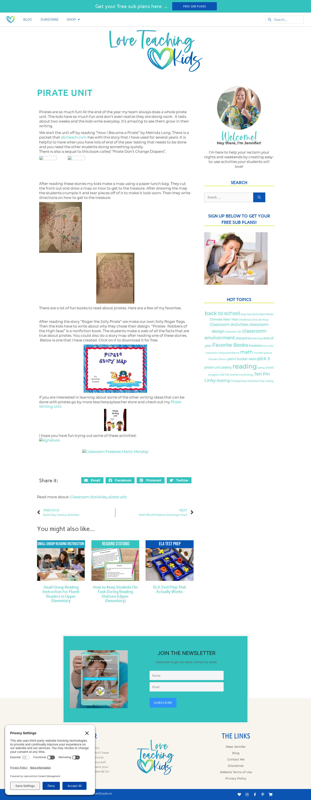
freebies (255, 346)
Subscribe (49, 19)
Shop (71, 19)
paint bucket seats (242, 359)
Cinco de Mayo (259, 319)
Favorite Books (230, 345)
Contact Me (235, 759)
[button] (92, 480)
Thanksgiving (238, 381)
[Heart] (239, 794)
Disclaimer (236, 766)
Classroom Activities (88, 497)
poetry (227, 367)
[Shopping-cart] (270, 794)
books (255, 314)
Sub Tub (224, 374)
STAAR (270, 367)
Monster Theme (217, 359)
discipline (243, 338)
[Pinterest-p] (262, 794)
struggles (213, 374)
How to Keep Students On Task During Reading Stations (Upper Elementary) (115, 594)
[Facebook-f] (255, 794)
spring (261, 367)
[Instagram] (247, 794)
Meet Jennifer (236, 747)
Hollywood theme (228, 353)
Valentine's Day (255, 381)
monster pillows (263, 353)
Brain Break (266, 314)
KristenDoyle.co (100, 793)
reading (245, 366)
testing (223, 380)
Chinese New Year (224, 319)
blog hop (246, 314)
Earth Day (257, 338)
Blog (27, 19)
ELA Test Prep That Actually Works (169, 589)
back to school (222, 313)
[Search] (259, 197)
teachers (234, 374)
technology (246, 374)
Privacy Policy (235, 778)
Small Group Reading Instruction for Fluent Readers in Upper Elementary (61, 594)
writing (269, 381)
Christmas (244, 319)
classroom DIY (233, 331)
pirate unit (117, 497)
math (246, 352)
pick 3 (263, 358)
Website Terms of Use (236, 772)
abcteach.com (74, 137)
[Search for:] (228, 197)
